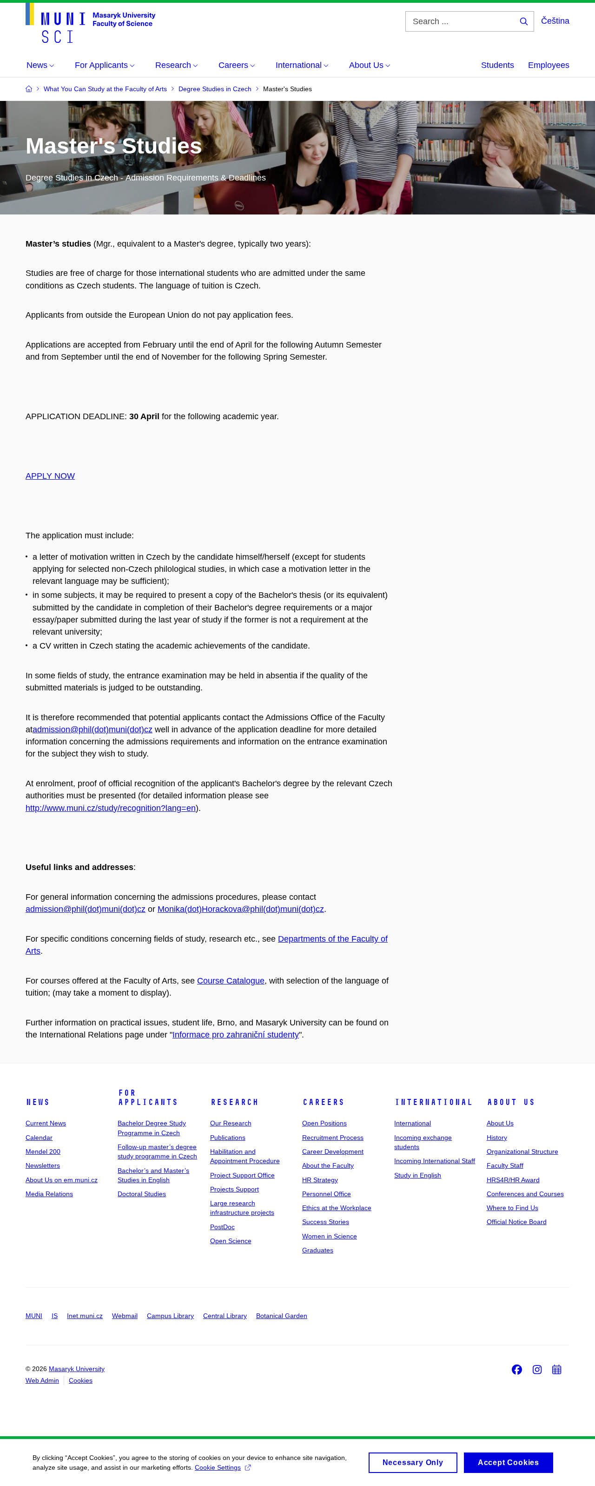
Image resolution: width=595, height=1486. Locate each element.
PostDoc (222, 1227)
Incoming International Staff (434, 1161)
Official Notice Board (517, 1221)
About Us (511, 1102)
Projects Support (234, 1189)
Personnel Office (326, 1194)
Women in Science (329, 1236)
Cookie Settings (218, 1467)
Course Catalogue (230, 980)
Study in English (417, 1175)
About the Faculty (328, 1165)
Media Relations (49, 1194)
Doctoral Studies (142, 1194)
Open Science (230, 1241)
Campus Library (170, 1315)
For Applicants (148, 1097)
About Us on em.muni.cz (62, 1180)
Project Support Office (242, 1175)
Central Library (225, 1315)
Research (234, 1102)
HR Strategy (320, 1180)
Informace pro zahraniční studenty (235, 1034)
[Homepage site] (90, 23)
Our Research (230, 1123)
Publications (227, 1137)
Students (497, 65)
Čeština (555, 21)
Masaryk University (77, 1368)
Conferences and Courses (525, 1194)
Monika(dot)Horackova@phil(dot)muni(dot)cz (241, 909)
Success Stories (325, 1221)
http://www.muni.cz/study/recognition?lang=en (111, 808)
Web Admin (42, 1380)
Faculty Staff (505, 1165)
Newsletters (43, 1165)
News (38, 1102)
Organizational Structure (522, 1151)
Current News (46, 1123)
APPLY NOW (50, 476)
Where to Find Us (512, 1208)
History (497, 1137)
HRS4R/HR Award (513, 1180)
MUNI (34, 1315)
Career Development (333, 1151)
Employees (548, 65)
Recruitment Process (333, 1137)
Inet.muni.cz (85, 1315)
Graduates (317, 1250)
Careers (323, 1102)
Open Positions (324, 1123)
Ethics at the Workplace (336, 1208)
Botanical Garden (281, 1315)
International (433, 1102)
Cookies (81, 1380)
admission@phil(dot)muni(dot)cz (92, 729)
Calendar (39, 1137)
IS (55, 1315)
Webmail (125, 1315)
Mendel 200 (43, 1151)
